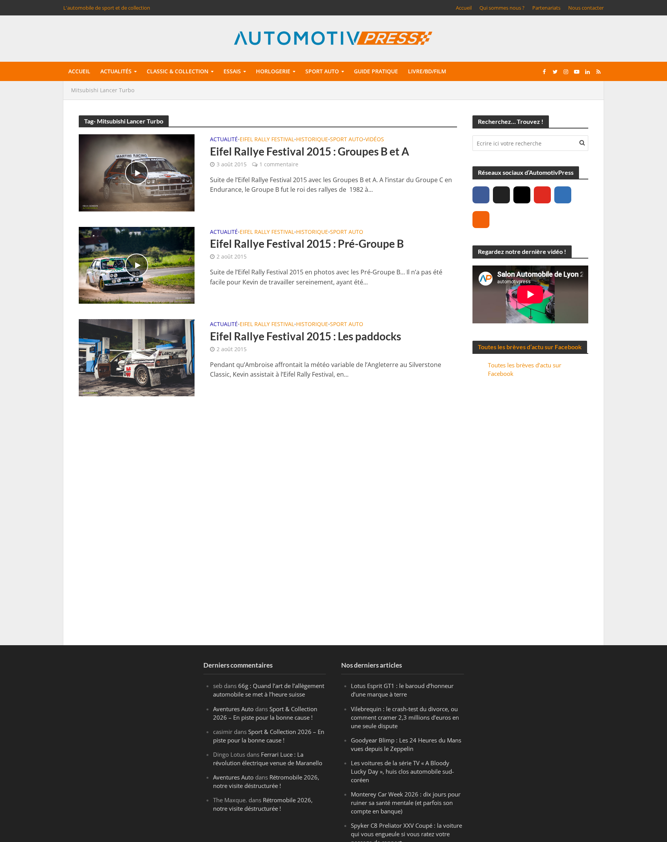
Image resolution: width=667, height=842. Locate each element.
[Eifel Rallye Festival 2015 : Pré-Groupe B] (137, 264)
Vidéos (374, 140)
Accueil (464, 7)
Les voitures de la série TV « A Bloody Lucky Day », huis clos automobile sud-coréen (402, 771)
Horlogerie (273, 71)
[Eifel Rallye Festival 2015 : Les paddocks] (137, 357)
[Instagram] (521, 194)
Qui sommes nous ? (502, 7)
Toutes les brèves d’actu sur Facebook (530, 346)
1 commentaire (278, 164)
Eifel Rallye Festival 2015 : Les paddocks (305, 336)
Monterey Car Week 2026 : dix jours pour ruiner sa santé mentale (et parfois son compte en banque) (405, 802)
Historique (312, 140)
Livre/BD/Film (427, 71)
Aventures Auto (233, 709)
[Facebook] (480, 194)
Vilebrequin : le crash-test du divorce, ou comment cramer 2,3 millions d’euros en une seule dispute (405, 717)
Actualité (224, 140)
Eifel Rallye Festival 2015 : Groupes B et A (309, 151)
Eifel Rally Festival (267, 140)
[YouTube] (542, 194)
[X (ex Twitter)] (501, 194)
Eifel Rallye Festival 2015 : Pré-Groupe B (307, 243)
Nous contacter (586, 7)
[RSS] (480, 219)
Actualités (116, 71)
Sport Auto (346, 140)
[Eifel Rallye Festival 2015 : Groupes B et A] (137, 172)
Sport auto (322, 71)
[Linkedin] (562, 194)
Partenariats (546, 7)
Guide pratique (376, 71)
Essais (232, 71)
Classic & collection (177, 71)
